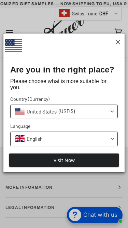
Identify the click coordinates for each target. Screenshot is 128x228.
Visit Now (64, 160)
